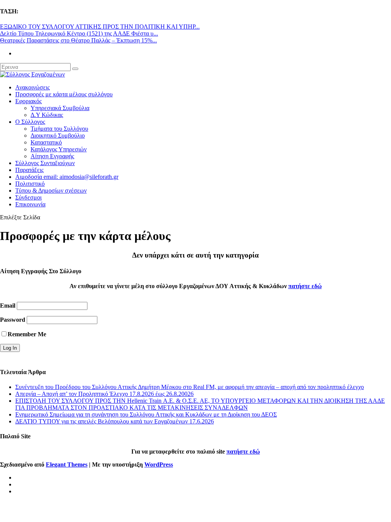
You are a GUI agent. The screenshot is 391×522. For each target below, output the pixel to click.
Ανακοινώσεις (32, 87)
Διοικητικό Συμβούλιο (58, 135)
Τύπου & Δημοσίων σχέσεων (51, 190)
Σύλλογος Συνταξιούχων (45, 163)
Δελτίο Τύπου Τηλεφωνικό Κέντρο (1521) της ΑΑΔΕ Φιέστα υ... (79, 33)
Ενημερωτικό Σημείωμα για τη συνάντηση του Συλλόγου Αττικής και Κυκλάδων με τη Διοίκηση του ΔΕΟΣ (146, 414)
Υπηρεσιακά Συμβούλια (60, 108)
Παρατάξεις (29, 170)
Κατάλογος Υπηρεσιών (59, 149)
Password (12, 319)
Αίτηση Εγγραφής (52, 156)
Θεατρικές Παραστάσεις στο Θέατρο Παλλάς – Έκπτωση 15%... (78, 40)
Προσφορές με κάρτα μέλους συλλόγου (64, 94)
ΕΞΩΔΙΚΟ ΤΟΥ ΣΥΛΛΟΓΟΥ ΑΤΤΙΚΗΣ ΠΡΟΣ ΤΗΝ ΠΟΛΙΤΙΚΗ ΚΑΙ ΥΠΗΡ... (100, 26)
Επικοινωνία (30, 204)
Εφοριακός (28, 101)
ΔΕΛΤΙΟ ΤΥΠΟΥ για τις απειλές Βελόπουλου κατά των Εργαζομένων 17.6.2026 (114, 421)
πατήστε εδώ (305, 286)
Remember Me (27, 334)
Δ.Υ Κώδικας (47, 115)
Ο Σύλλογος (30, 121)
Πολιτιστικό (30, 183)
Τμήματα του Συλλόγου (59, 128)
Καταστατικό (46, 142)
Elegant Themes (66, 464)
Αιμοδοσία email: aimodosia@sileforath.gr (66, 176)
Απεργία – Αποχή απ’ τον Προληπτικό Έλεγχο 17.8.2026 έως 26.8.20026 (104, 394)
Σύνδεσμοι (28, 197)
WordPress (158, 464)
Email (7, 305)
